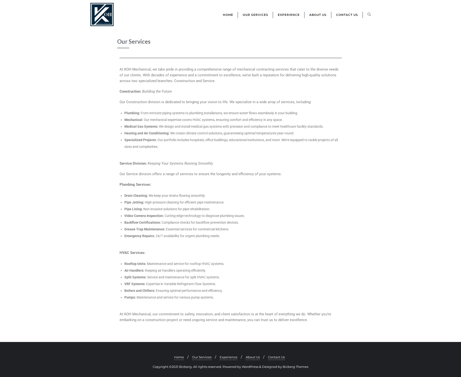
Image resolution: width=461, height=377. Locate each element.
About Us (253, 357)
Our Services (202, 357)
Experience (228, 357)
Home (179, 357)
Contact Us (276, 357)
